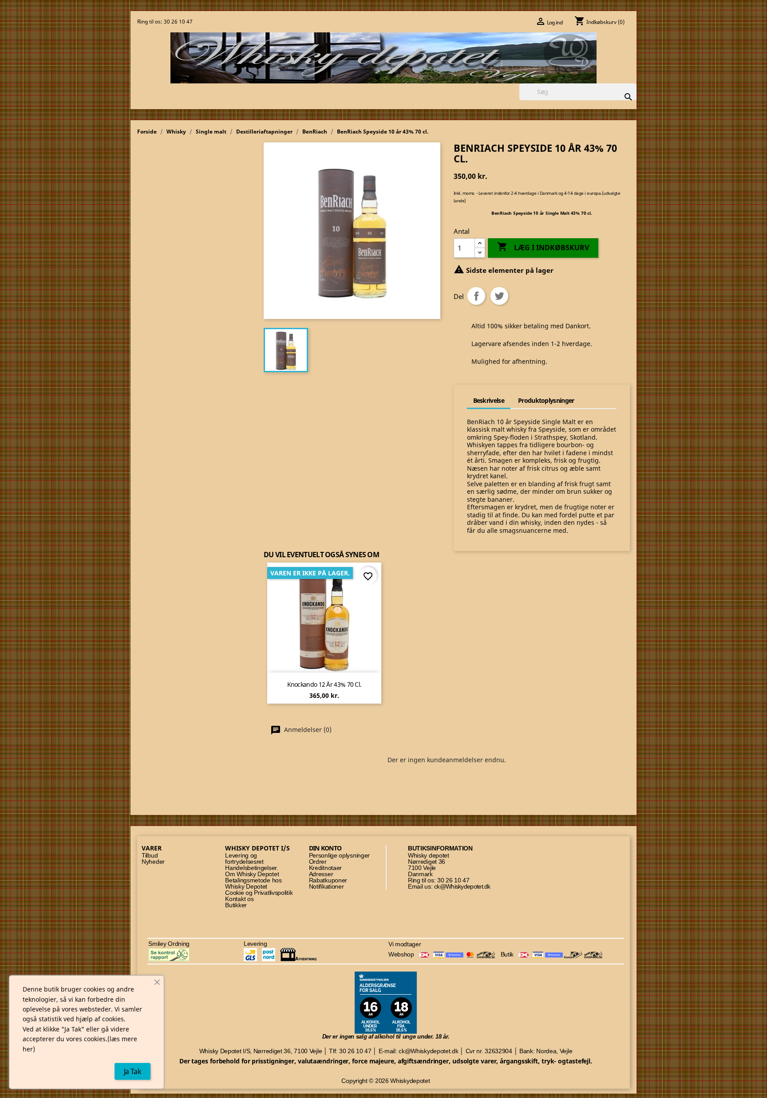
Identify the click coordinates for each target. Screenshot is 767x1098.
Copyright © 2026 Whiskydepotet (385, 1081)
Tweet (499, 296)
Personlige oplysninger (339, 855)
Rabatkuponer (328, 880)
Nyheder (153, 861)
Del (476, 296)
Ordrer (318, 861)
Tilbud (150, 855)
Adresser (321, 874)
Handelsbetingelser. (251, 868)
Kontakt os (239, 899)
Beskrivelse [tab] (488, 400)
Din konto (325, 848)
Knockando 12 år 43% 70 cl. (324, 684)
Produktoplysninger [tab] (546, 400)
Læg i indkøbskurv (543, 246)
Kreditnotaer (325, 868)
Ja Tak (132, 1071)
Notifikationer (326, 886)
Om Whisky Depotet (252, 874)
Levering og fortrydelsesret (244, 858)
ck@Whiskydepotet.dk (462, 886)
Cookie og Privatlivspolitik (259, 892)
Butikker (236, 905)
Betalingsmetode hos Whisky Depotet (253, 883)
